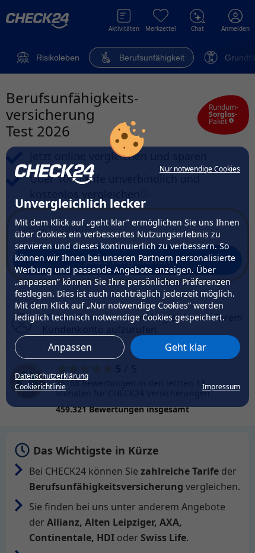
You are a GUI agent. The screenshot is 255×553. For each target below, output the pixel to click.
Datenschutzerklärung (51, 376)
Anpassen (70, 347)
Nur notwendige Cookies (200, 168)
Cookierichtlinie (40, 387)
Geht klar (185, 347)
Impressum (221, 387)
